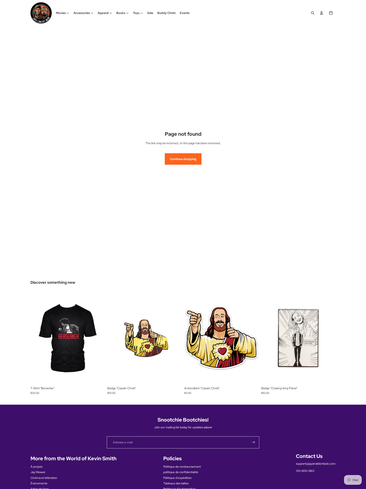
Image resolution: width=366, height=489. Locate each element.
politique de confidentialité (180, 472)
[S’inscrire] (253, 442)
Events (185, 13)
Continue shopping (183, 159)
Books (120, 13)
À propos (36, 466)
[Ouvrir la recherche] (312, 13)
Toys (136, 13)
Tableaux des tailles (176, 483)
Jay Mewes (37, 472)
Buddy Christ (166, 13)
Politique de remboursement (182, 466)
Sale (150, 13)
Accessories (81, 13)
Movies (61, 13)
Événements (38, 483)
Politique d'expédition (177, 478)
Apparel (103, 13)
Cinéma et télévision (43, 478)
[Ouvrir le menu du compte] (321, 13)
